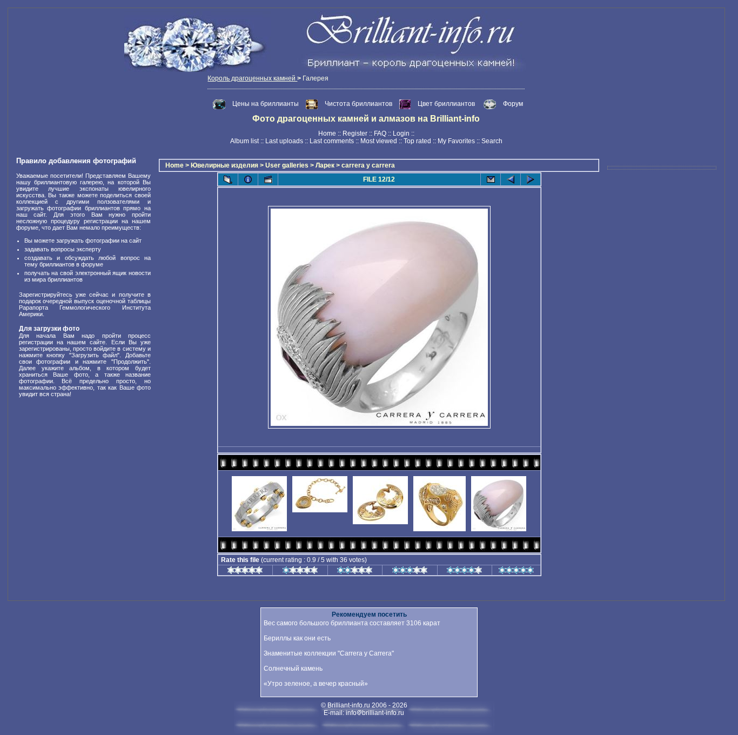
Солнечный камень (293, 668)
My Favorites (456, 141)
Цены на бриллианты (266, 104)
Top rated (417, 141)
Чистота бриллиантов (359, 104)
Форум (513, 104)
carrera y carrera (368, 165)
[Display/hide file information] (248, 179)
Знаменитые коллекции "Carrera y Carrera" (329, 653)
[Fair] (354, 572)
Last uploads (284, 141)
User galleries (286, 165)
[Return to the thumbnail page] (228, 179)
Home (327, 133)
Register (355, 133)
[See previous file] (510, 179)
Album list (244, 141)
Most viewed (378, 141)
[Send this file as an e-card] (490, 179)
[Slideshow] (268, 179)
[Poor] (300, 572)
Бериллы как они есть (297, 638)
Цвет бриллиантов (446, 104)
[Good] (409, 572)
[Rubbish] (245, 572)
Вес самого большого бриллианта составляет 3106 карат (352, 623)
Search (491, 141)
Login (401, 133)
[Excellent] (464, 572)
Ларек (325, 165)
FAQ (380, 133)
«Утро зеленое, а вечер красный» (316, 683)
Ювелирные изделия (224, 165)
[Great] (516, 572)
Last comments (332, 141)
